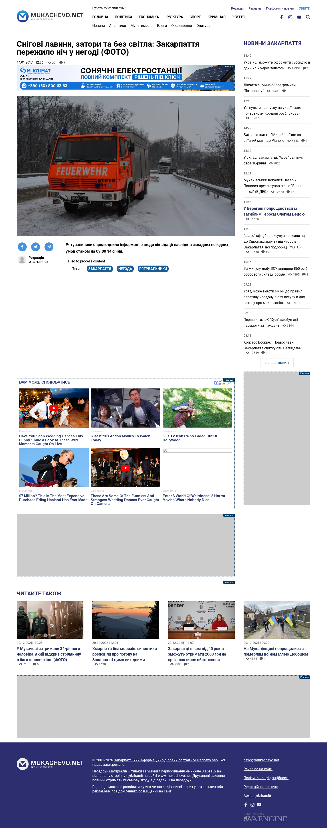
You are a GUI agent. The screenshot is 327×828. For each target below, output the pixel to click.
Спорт (195, 17)
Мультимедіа (142, 26)
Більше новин (277, 363)
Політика (123, 17)
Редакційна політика (261, 787)
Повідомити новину (280, 8)
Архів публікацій (257, 796)
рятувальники (153, 269)
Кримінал (217, 17)
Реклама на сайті (258, 769)
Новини (98, 26)
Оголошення (181, 26)
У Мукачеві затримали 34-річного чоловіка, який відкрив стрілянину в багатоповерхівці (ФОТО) (49, 654)
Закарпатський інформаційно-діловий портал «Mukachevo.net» (166, 760)
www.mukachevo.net (174, 776)
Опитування (206, 26)
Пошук (308, 17)
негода (125, 269)
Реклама (255, 8)
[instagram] (290, 18)
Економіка (149, 17)
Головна (100, 17)
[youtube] (299, 18)
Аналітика (117, 26)
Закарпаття (99, 269)
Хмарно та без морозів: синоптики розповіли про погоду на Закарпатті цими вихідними (124, 654)
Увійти (304, 8)
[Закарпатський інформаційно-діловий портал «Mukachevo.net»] (50, 16)
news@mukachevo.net (261, 760)
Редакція (237, 8)
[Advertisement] (125, 545)
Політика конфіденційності (266, 778)
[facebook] (281, 18)
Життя (238, 17)
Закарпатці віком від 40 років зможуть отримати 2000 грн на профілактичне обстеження (197, 654)
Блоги (162, 26)
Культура (174, 17)
